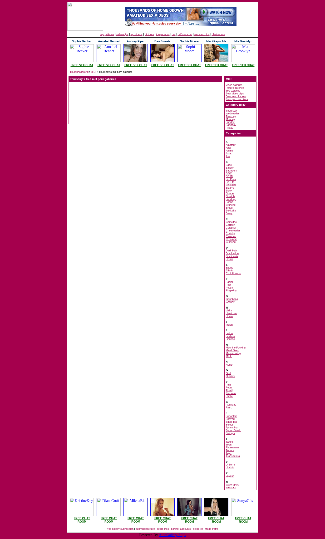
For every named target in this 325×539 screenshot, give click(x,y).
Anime (229, 150)
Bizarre (230, 187)
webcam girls (202, 34)
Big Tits (230, 182)
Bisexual (231, 184)
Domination (232, 253)
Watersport (232, 484)
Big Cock (231, 179)
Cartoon (230, 224)
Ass (228, 156)
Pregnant (231, 393)
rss (174, 34)
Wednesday (233, 113)
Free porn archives (237, 99)
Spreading (231, 427)
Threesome (232, 447)
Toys (228, 453)
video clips (122, 34)
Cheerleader (233, 230)
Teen (228, 444)
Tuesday (231, 116)
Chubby (230, 233)
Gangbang (232, 299)
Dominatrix (232, 256)
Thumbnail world (79, 71)
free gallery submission (120, 528)
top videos (137, 34)
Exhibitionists (233, 273)
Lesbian (230, 336)
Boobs (229, 202)
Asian (229, 153)
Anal (228, 147)
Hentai (229, 316)
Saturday (231, 124)
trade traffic (211, 528)
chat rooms (218, 34)
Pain (228, 384)
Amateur (231, 144)
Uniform (230, 464)
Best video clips (235, 93)
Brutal (229, 207)
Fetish (229, 287)
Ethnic (229, 270)
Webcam (231, 487)
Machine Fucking (236, 347)
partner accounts (181, 528)
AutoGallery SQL (172, 535)
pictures (149, 34)
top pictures (163, 34)
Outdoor (230, 376)
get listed (198, 528)
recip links (163, 528)
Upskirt (230, 467)
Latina (229, 333)
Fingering (231, 290)
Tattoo (229, 441)
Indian (229, 324)
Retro (229, 407)
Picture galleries (235, 87)
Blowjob (230, 196)
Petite (229, 387)
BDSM (229, 176)
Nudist (229, 364)
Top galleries (233, 90)
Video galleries (234, 84)
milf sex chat (185, 34)
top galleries (107, 34)
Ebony (229, 267)
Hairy (229, 310)
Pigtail (229, 390)
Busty (229, 213)
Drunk (229, 259)
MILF (94, 71)
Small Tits (231, 421)
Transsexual (233, 456)
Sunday (230, 122)
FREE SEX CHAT (82, 65)
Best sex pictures (236, 96)
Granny (230, 301)
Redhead (231, 404)
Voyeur (230, 476)
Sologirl (230, 424)
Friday (229, 127)
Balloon (230, 167)
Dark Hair (231, 250)
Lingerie (230, 339)
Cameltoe (231, 221)
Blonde (230, 193)
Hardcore (231, 313)
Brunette (231, 204)
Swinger (230, 433)
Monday (230, 119)
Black (229, 190)
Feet (228, 284)
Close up (231, 236)
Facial (229, 281)
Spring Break (233, 430)
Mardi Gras (232, 350)
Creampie (231, 239)
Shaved (230, 418)
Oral (228, 373)
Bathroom (231, 170)
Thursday (231, 110)
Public (229, 396)
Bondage (231, 199)
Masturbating (233, 353)
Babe (229, 164)
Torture (230, 450)
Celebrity (231, 227)
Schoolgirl (231, 416)
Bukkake (231, 210)
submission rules (145, 528)
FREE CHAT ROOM (82, 520)
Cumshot (231, 241)
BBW (228, 173)
